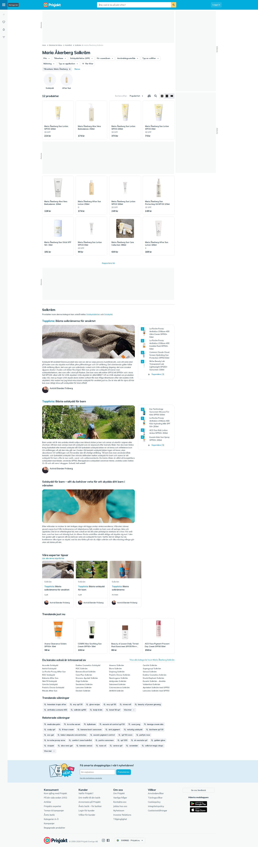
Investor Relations (122, 814)
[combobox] (134, 5)
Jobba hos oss (120, 806)
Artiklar (47, 802)
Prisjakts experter (52, 806)
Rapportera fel (108, 263)
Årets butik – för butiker (90, 806)
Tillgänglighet (120, 819)
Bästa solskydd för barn (70, 401)
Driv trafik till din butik (89, 797)
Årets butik (49, 814)
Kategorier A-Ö (51, 819)
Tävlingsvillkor (155, 797)
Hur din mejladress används (91, 778)
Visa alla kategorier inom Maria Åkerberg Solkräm (152, 660)
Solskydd (108, 314)
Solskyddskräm (93, 314)
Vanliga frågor (120, 797)
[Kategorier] (4, 5)
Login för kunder (86, 810)
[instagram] (103, 840)
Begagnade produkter (54, 827)
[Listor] (3, 22)
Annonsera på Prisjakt (89, 802)
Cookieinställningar (157, 810)
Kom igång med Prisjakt (55, 793)
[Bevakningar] (3, 29)
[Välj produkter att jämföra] (149, 96)
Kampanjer (49, 823)
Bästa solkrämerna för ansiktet (75, 321)
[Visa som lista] (166, 96)
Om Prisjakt (119, 793)
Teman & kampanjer (54, 810)
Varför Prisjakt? (85, 793)
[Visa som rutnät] (162, 96)
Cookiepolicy (154, 802)
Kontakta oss (119, 802)
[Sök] (173, 5)
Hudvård (68, 45)
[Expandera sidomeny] (3, 14)
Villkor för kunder (86, 814)
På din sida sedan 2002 (55, 797)
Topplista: (48, 321)
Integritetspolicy (156, 806)
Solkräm (78, 45)
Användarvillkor (156, 793)
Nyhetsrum (118, 810)
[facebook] (108, 840)
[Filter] (3, 37)
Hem (44, 45)
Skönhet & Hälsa (55, 45)
